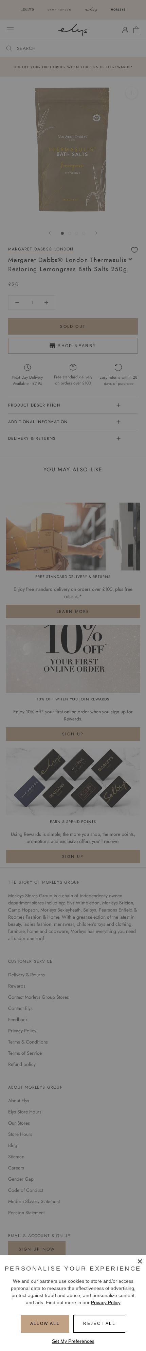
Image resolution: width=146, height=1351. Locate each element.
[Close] (139, 1261)
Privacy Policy (106, 1302)
